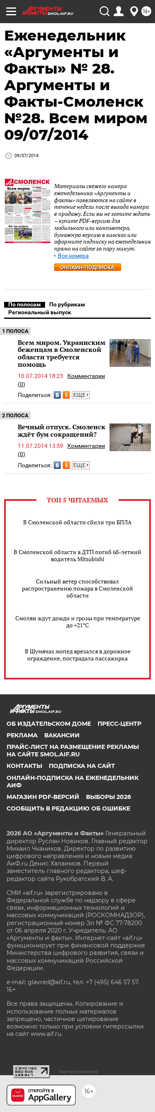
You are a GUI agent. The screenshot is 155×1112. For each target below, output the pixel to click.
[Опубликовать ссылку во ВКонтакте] (57, 395)
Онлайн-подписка (87, 267)
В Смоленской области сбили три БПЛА (77, 522)
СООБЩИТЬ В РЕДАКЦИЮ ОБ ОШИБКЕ (68, 808)
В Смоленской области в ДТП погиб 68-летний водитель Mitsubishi (77, 555)
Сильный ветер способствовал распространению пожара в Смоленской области (77, 588)
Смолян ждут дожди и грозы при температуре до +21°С (77, 622)
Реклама (22, 735)
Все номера (73, 256)
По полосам (24, 304)
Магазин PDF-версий (43, 797)
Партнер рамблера (78, 1071)
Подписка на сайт (82, 766)
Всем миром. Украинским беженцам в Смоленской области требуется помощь (61, 353)
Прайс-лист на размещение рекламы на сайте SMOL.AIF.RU (73, 750)
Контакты (24, 766)
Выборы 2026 (108, 797)
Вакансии (62, 735)
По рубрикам (67, 304)
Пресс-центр (119, 723)
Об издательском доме (49, 723)
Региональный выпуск (39, 312)
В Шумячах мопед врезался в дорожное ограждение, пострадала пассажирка (78, 655)
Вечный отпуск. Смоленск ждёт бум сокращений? (61, 430)
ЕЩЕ (80, 395)
